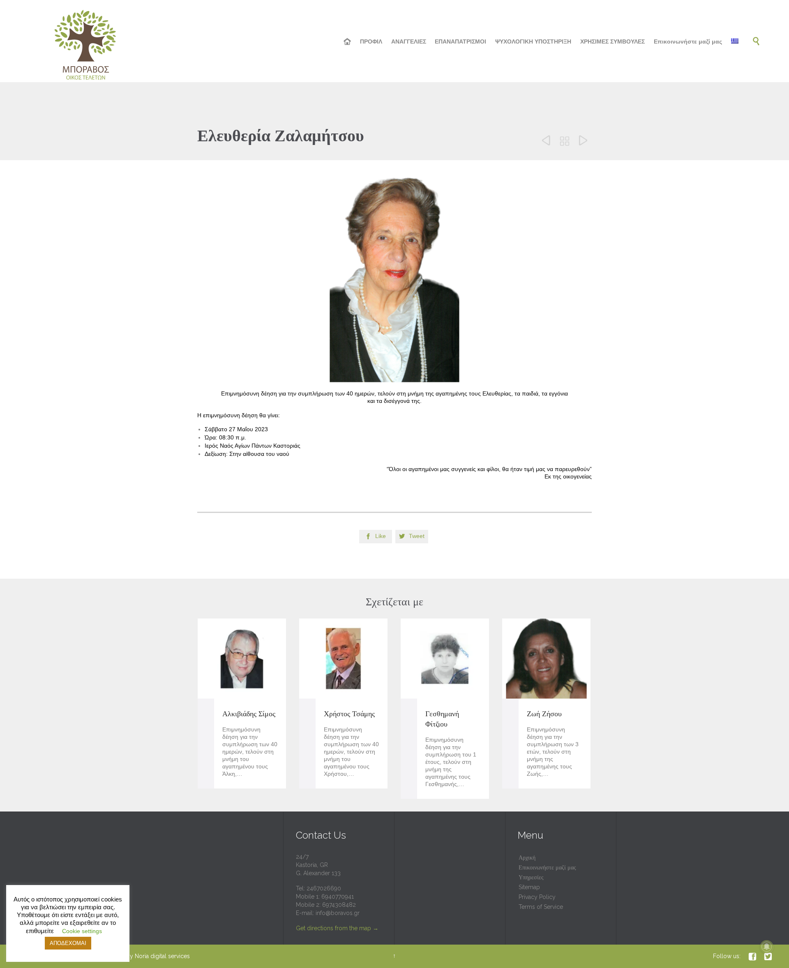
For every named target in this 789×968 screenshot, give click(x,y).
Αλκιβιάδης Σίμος (248, 713)
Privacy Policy (537, 897)
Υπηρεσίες (531, 877)
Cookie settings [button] (82, 931)
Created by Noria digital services (147, 956)
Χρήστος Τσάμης (349, 713)
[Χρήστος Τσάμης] (343, 659)
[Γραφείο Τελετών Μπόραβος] (86, 41)
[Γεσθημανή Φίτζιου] (445, 659)
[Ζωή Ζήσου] (546, 659)
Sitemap (529, 887)
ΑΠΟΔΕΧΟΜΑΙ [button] (68, 943)
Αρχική (527, 857)
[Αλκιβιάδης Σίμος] (242, 659)
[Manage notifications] (766, 946)
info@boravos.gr (338, 913)
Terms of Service (541, 907)
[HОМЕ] (348, 42)
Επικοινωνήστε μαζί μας (547, 867)
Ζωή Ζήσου (544, 713)
